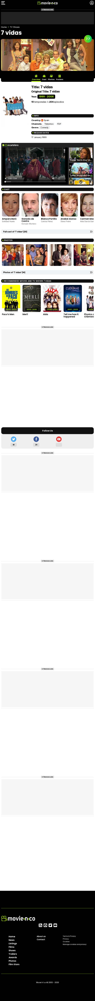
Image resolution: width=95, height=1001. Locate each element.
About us (41, 936)
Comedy (44, 127)
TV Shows (15, 27)
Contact (41, 939)
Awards (13, 957)
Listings (13, 943)
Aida (45, 314)
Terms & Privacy (69, 936)
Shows (12, 950)
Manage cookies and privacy (74, 944)
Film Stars (14, 964)
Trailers (13, 953)
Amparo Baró (9, 218)
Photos (12, 960)
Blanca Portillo (49, 218)
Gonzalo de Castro (28, 220)
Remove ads (48, 10)
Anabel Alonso (68, 218)
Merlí (25, 314)
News (11, 940)
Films (11, 947)
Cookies (66, 941)
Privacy (66, 939)
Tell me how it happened (71, 315)
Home (4, 27)
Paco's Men (8, 314)
